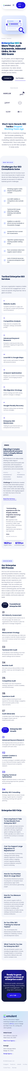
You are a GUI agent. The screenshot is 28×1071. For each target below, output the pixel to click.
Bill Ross (12, 1023)
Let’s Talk (20, 5)
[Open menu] (13, 5)
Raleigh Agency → (8, 1053)
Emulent (4, 38)
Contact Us (7, 78)
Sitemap (14, 1067)
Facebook (12, 1064)
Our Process (20, 78)
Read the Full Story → (9, 499)
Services (9, 38)
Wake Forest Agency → (9, 1040)
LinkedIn (19, 1064)
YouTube (25, 1064)
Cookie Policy (6, 1067)
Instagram (6, 1064)
